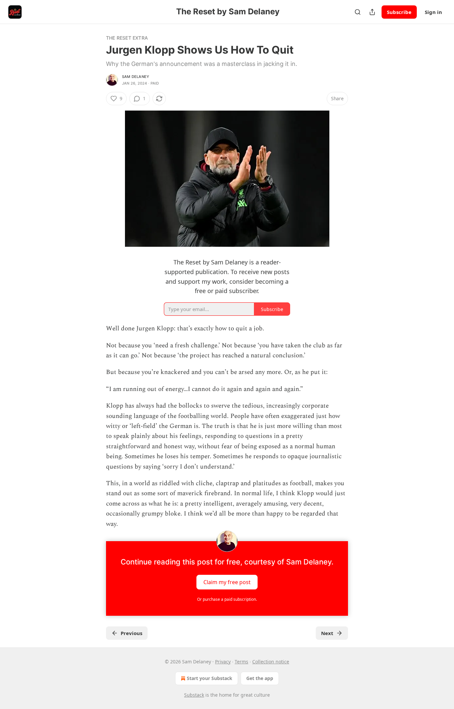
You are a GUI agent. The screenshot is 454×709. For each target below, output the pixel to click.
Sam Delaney (135, 76)
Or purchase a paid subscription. (227, 599)
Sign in (433, 12)
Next (327, 633)
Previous (131, 633)
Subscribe (399, 12)
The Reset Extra (127, 38)
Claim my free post (227, 582)
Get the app (259, 678)
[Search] (357, 12)
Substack (194, 695)
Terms (241, 661)
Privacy (223, 661)
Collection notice (270, 661)
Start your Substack (209, 678)
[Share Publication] (372, 12)
